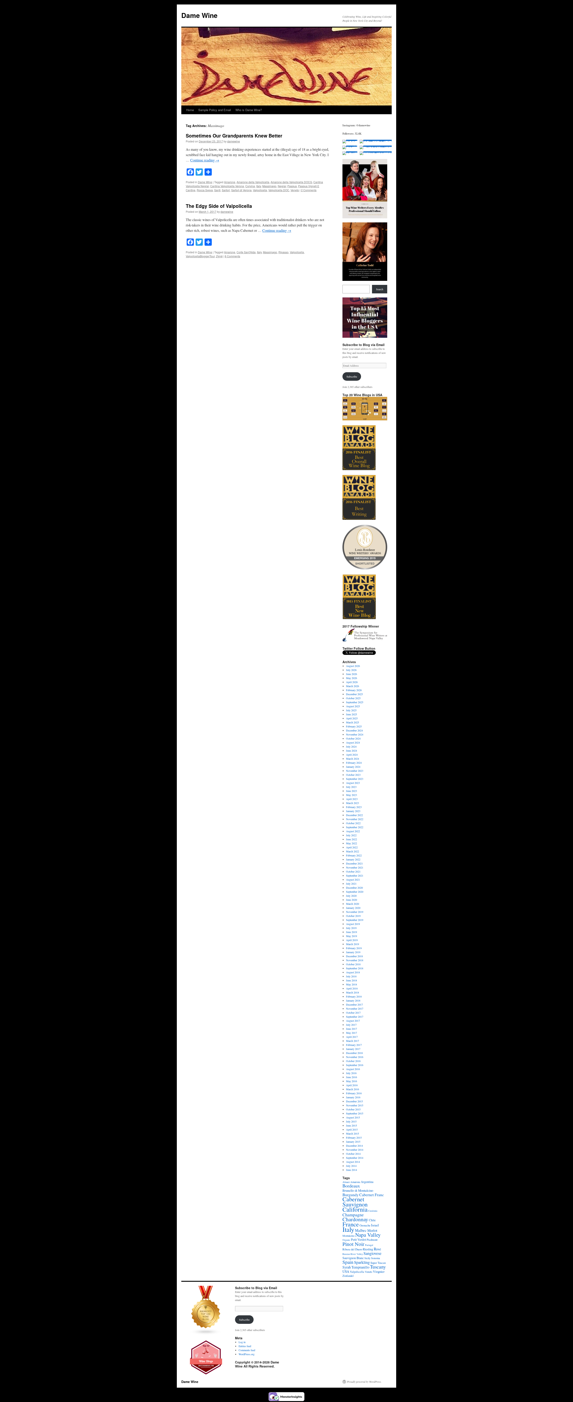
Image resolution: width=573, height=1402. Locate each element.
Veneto (295, 190)
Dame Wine (199, 15)
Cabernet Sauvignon (355, 1201)
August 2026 (353, 666)
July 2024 (351, 746)
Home (190, 110)
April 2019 (352, 940)
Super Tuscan (378, 1263)
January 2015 (353, 1141)
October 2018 (353, 964)
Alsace (346, 1182)
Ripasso (283, 252)
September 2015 (354, 1113)
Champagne (353, 1215)
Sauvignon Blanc (353, 1258)
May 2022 (351, 843)
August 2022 (353, 831)
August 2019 (353, 924)
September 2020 (354, 891)
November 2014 (354, 1149)
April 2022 (352, 847)
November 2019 (354, 912)
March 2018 (352, 992)
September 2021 (354, 875)
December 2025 (354, 694)
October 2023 (353, 774)
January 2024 (353, 766)
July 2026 (351, 670)
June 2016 (351, 1077)
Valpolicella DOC (278, 190)
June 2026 (351, 674)
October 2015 (353, 1109)
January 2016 (353, 1097)
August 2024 (353, 742)
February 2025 (354, 726)
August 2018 (353, 972)
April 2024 (352, 754)
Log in (242, 1342)
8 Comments (232, 256)
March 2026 (352, 686)
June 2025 (351, 714)
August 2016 (353, 1069)
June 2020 (351, 899)
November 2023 (354, 770)
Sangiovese (372, 1253)
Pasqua (292, 186)
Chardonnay (355, 1219)
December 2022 (354, 815)
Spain (347, 1262)
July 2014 (351, 1166)
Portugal (369, 1245)
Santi (217, 190)
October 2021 (353, 871)
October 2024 (353, 738)
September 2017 (354, 1016)
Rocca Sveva (205, 190)
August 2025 (353, 706)
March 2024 (352, 758)
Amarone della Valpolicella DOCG (291, 182)
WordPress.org (246, 1354)
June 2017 (351, 1028)
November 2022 (354, 819)
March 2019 (352, 944)
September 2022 (354, 827)
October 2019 (353, 916)
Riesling (368, 1249)
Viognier (379, 1271)
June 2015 (351, 1125)
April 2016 (352, 1085)
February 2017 (354, 1045)
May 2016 (351, 1081)
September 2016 (354, 1065)
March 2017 (352, 1041)
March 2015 (352, 1133)
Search (379, 289)
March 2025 (352, 722)
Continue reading (204, 160)
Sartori (226, 190)
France (350, 1224)
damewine (233, 141)
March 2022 (352, 851)
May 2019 (351, 936)
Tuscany (378, 1266)
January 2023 (353, 811)
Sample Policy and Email (214, 110)
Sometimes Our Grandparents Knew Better (234, 135)
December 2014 (354, 1145)
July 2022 (351, 835)
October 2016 (353, 1061)
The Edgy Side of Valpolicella (219, 205)
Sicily (367, 1258)
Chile (372, 1220)
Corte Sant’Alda (246, 252)
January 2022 (353, 859)
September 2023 (354, 779)
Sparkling (362, 1262)
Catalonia (372, 1210)
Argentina (367, 1182)
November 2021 (354, 867)
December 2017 (354, 1004)
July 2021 (351, 883)
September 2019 (354, 920)
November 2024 (354, 734)
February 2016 (354, 1093)
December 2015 (354, 1101)
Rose (377, 1248)
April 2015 (352, 1129)
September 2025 (354, 702)
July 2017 (351, 1024)
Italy (258, 186)
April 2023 (352, 799)
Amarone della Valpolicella (253, 182)
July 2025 (351, 710)
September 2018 (354, 968)
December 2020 (354, 887)
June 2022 (351, 839)
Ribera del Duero (352, 1249)
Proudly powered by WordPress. (364, 1381)
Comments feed (247, 1350)
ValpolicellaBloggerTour (200, 256)
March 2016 (352, 1089)
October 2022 (353, 823)
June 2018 (351, 980)
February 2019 (354, 948)
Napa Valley (368, 1234)
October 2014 (353, 1153)
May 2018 (351, 984)
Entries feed (245, 1346)
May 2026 (351, 678)
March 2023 (352, 803)
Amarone (229, 182)
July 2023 (351, 787)
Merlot (372, 1230)
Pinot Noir (353, 1244)
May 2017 (351, 1032)
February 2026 (354, 690)
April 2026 (352, 682)
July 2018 (351, 976)
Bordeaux (351, 1186)
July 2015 (351, 1121)
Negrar (282, 186)
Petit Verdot (358, 1239)
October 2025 (353, 698)
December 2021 (354, 863)
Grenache (364, 1225)
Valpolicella (260, 190)
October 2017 (353, 1012)
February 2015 (354, 1137)
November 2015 (354, 1105)
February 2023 (354, 807)
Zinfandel (348, 1276)
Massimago (269, 186)
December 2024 (354, 730)
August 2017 (353, 1020)
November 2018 (354, 960)
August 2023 (353, 783)
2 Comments (308, 190)
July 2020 (351, 895)
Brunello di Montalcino (357, 1190)
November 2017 (354, 1008)
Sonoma (375, 1258)
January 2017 (353, 1049)
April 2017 (352, 1037)
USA (345, 1271)
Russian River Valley (352, 1254)
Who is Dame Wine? (248, 110)
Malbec (361, 1230)
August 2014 (353, 1161)
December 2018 (354, 956)
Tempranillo (360, 1267)
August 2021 (353, 879)
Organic (346, 1239)
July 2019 (351, 928)
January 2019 (353, 952)
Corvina (250, 186)
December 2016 (354, 1053)
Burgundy (350, 1194)
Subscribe (351, 376)
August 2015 (353, 1117)
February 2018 (354, 996)
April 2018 (352, 988)
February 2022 (354, 855)
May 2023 (351, 795)
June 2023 (351, 791)
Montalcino (348, 1235)
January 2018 (353, 1000)
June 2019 (351, 932)
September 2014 (354, 1157)
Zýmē (219, 256)
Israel (375, 1225)
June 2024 (351, 750)
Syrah (346, 1267)
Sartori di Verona (241, 190)
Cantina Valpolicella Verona (227, 186)
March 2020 (352, 903)
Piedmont (372, 1240)
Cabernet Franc (371, 1194)
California (355, 1209)
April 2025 (352, 718)
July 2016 (351, 1073)
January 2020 (353, 908)
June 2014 (351, 1170)
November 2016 (354, 1057)
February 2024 (354, 762)
